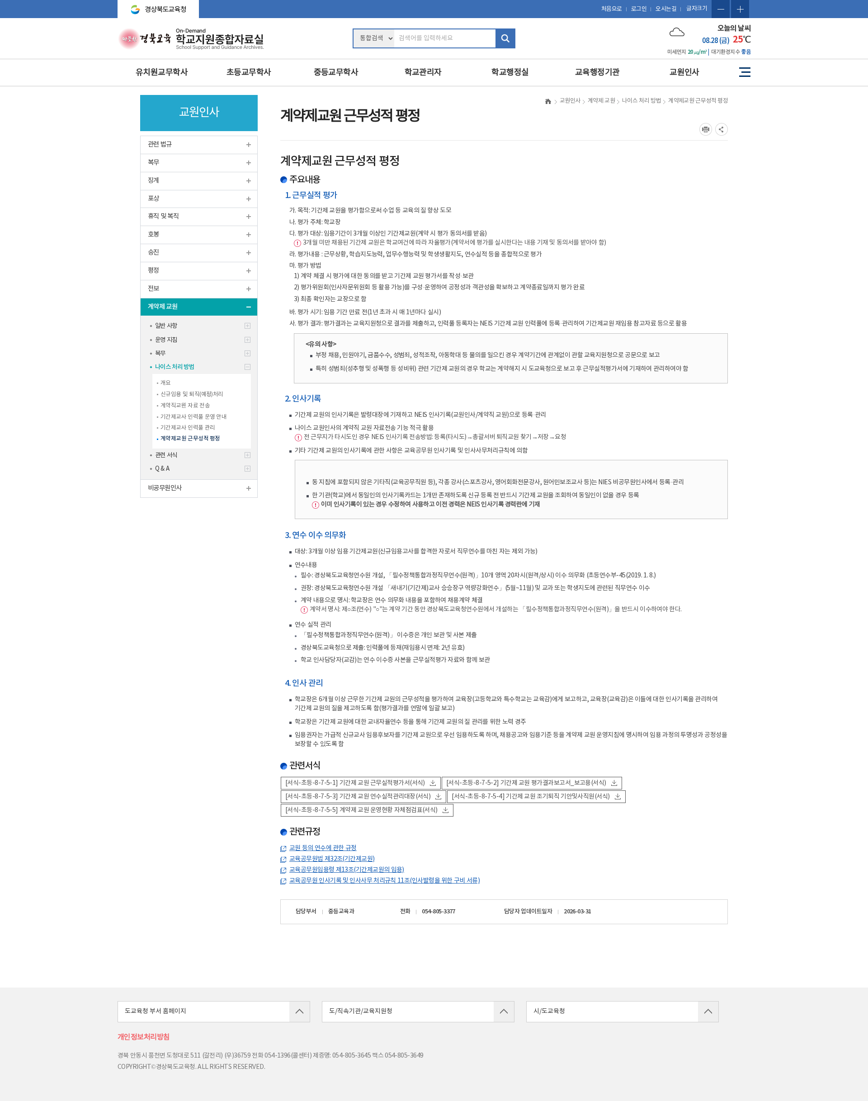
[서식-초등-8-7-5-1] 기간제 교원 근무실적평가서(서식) (355, 783)
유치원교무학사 (162, 72)
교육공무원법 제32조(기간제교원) (332, 859)
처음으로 (611, 9)
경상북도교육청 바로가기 (154, 5)
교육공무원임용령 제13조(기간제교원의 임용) (346, 870)
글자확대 (740, 9)
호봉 (153, 234)
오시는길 (666, 9)
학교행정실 (509, 72)
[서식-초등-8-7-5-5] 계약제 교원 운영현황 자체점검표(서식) (361, 810)
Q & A (162, 469)
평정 (153, 270)
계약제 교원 (162, 307)
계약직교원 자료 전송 (185, 405)
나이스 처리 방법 (174, 367)
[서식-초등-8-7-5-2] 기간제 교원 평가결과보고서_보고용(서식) (526, 783)
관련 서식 (166, 455)
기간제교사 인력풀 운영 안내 (193, 417)
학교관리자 (423, 72)
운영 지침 (166, 340)
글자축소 (721, 9)
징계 (153, 180)
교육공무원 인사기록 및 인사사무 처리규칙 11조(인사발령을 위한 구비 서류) (384, 880)
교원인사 (684, 72)
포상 (153, 199)
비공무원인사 (165, 488)
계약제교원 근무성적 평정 (190, 438)
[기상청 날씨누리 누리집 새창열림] (677, 32)
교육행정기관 (597, 72)
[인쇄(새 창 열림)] (705, 129)
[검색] (505, 38)
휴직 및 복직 (163, 216)
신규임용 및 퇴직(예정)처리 (191, 394)
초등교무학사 (248, 72)
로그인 (639, 9)
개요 (165, 383)
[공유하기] (721, 129)
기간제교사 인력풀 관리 (187, 428)
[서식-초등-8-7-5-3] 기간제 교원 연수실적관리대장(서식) (357, 796)
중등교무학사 (336, 72)
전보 (153, 289)
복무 (153, 162)
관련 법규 (160, 144)
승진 (153, 252)
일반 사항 (166, 326)
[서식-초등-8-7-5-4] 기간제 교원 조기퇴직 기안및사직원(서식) (530, 796)
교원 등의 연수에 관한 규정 (323, 848)
